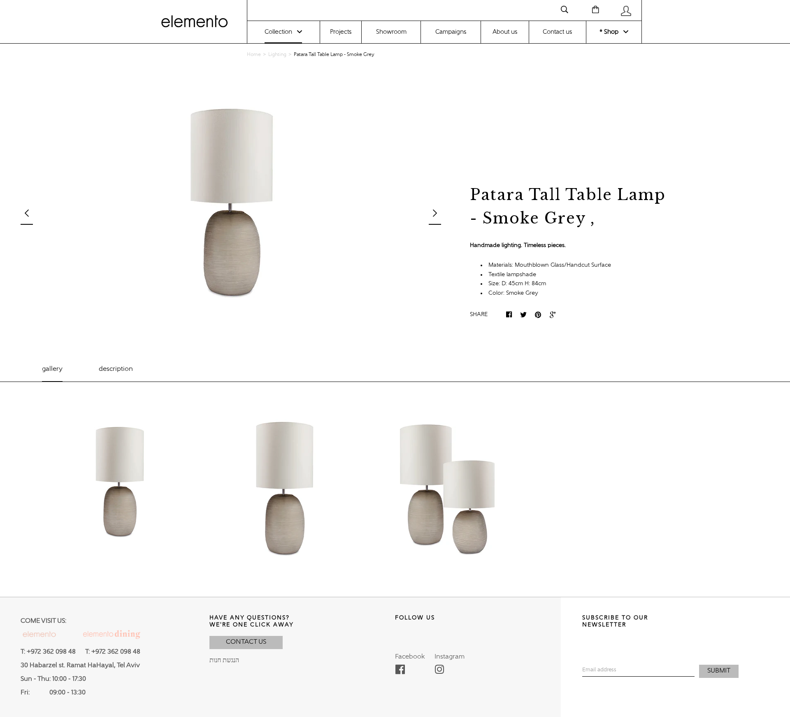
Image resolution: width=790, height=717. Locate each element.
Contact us (557, 32)
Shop (610, 32)
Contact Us (246, 642)
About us (505, 32)
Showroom (391, 32)
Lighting (277, 54)
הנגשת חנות (224, 660)
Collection (278, 32)
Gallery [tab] (52, 369)
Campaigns (450, 32)
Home (254, 54)
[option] (230, 208)
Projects (340, 32)
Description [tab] (116, 369)
